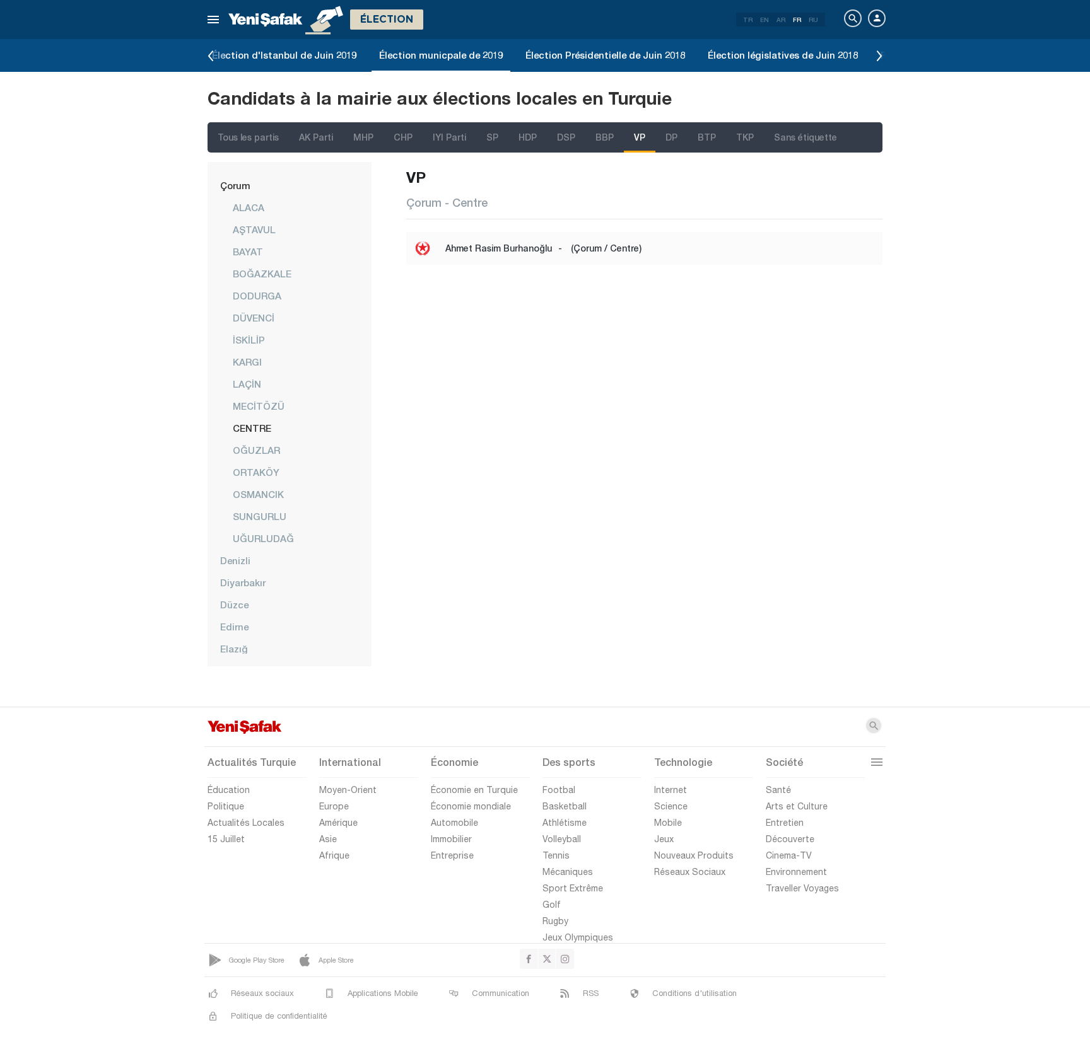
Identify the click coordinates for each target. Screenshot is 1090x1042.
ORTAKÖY (256, 472)
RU (813, 19)
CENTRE (252, 428)
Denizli (235, 560)
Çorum (235, 185)
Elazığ (234, 648)
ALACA (248, 207)
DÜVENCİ (253, 317)
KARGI (247, 362)
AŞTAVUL (254, 229)
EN (764, 19)
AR (780, 19)
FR (797, 19)
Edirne (234, 626)
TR (748, 19)
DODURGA (257, 295)
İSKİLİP (249, 339)
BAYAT (248, 251)
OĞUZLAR (256, 450)
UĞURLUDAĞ (263, 538)
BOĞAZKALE (262, 273)
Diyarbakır (243, 582)
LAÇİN (247, 384)
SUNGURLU (259, 516)
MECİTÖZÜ (258, 406)
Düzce (234, 604)
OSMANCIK (258, 494)
